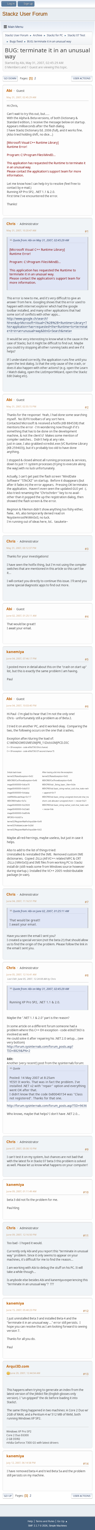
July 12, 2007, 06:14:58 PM (21, 1462)
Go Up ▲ (62, 1521)
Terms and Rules (45, 1521)
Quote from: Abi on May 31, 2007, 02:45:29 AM (41, 240)
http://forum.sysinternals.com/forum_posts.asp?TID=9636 (47, 1106)
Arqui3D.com (17, 1366)
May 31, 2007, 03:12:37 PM (21, 548)
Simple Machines (58, 1525)
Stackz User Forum (25, 14)
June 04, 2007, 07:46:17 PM (21, 658)
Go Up (8, 1495)
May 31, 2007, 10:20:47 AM (21, 230)
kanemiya (15, 651)
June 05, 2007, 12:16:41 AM (21, 974)
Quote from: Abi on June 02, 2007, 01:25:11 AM (41, 911)
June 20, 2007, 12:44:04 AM (25, 1373)
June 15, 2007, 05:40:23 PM (21, 1310)
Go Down (10, 78)
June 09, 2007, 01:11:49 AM (21, 1191)
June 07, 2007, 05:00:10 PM (21, 1148)
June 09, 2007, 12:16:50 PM (21, 1234)
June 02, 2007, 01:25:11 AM (21, 615)
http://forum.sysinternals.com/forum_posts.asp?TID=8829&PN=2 (40, 1049)
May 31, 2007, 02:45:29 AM (21, 97)
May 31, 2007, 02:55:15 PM (21, 406)
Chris (10, 223)
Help (30, 1521)
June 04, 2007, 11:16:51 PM (21, 901)
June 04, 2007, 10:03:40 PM (21, 705)
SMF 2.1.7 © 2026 (38, 1525)
